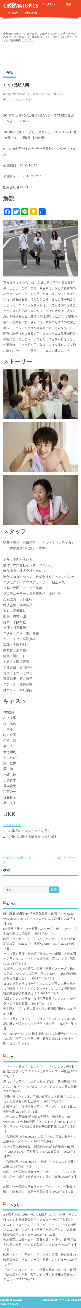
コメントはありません (20, 99)
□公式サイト (12, 825)
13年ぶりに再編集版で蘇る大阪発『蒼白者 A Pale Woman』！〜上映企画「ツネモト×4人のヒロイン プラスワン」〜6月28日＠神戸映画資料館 (39, 1121)
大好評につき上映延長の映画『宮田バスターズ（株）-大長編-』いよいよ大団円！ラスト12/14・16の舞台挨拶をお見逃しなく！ (40, 973)
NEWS (11, 904)
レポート (13, 1056)
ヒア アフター (65, 857)
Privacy (13, 12)
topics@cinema (15, 94)
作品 (68, 4)
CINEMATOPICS (20, 5)
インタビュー (49, 4)
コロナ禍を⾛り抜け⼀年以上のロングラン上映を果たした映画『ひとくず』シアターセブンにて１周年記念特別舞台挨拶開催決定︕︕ (39, 988)
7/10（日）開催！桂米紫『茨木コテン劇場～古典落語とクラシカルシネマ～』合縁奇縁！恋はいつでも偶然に (39, 958)
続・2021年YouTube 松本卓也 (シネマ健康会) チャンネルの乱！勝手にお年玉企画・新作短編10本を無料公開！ (40, 1038)
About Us (31, 12)
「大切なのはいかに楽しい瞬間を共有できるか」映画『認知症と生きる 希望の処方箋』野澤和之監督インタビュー (39, 1274)
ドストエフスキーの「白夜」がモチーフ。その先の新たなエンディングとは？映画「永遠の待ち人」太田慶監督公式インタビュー (39, 1229)
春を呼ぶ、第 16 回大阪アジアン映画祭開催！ (34, 1009)
